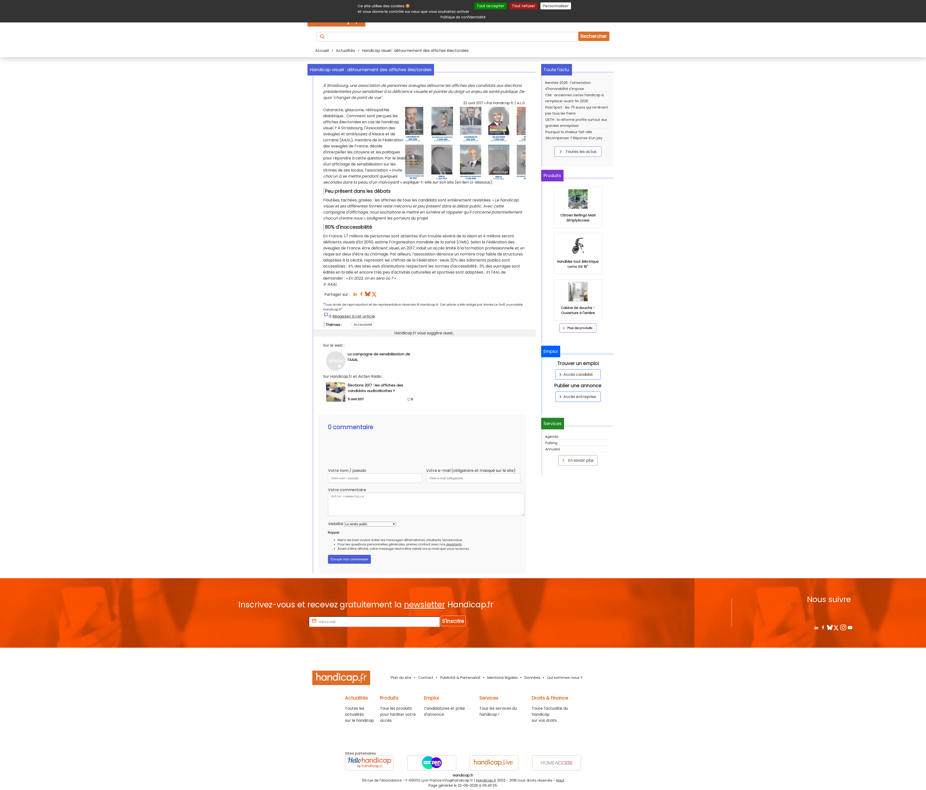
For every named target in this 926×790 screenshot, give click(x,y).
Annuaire (552, 449)
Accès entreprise (579, 396)
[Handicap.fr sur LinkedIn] (816, 627)
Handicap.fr (486, 780)
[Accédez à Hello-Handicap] (369, 762)
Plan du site (401, 677)
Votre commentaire (347, 490)
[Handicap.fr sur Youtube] (850, 627)
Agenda (551, 436)
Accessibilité (363, 325)
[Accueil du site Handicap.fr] (341, 679)
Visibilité (335, 524)
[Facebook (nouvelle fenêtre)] (361, 295)
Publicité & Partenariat (460, 677)
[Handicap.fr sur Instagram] (843, 627)
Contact (426, 677)
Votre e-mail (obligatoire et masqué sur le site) (471, 470)
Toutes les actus (580, 151)
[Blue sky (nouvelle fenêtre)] (367, 295)
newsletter (424, 604)
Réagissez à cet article (353, 316)
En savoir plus (580, 460)
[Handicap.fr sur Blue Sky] (829, 627)
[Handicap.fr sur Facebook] (823, 627)
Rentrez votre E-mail (288, 621)
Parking (551, 442)
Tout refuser (523, 6)
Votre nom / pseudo (347, 470)
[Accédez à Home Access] (556, 762)
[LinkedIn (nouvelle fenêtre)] (355, 295)
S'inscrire (453, 621)
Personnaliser (556, 6)
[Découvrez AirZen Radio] (432, 762)
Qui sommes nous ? (564, 677)
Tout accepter (490, 6)
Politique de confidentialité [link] (463, 17)
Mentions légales (502, 677)
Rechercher (594, 36)
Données (532, 677)
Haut (560, 780)
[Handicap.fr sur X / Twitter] (836, 627)
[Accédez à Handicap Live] (494, 762)
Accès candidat (578, 374)
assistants (454, 544)
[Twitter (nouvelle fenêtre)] (374, 295)
